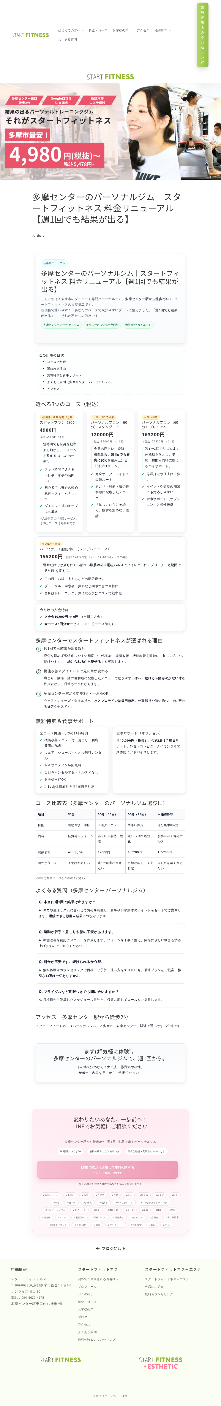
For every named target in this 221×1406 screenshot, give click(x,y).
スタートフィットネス (115, 1396)
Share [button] (40, 235)
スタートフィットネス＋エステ (167, 1279)
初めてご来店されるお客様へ (98, 1279)
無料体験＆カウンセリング (202, 34)
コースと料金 (56, 362)
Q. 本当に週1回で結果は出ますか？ (67, 901)
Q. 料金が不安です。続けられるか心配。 (72, 961)
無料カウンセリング (159, 1294)
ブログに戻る (114, 1248)
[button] (71, 30)
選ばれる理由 (56, 369)
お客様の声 (86, 1309)
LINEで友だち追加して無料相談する (107, 1169)
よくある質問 (87, 1332)
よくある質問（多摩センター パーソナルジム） (80, 382)
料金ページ (54, 878)
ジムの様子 (86, 1294)
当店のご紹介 (154, 1287)
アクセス (53, 389)
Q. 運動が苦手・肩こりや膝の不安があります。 (77, 931)
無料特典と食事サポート (64, 375)
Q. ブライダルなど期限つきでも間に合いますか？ (79, 991)
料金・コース (87, 1302)
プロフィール (87, 1287)
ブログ (82, 1317)
